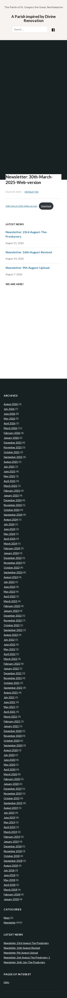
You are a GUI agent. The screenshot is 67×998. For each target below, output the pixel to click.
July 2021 (9, 697)
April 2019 (9, 827)
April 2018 (9, 884)
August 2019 (11, 807)
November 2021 (13, 678)
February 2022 (12, 663)
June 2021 (9, 702)
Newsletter (32, 191)
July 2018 (9, 870)
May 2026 (9, 418)
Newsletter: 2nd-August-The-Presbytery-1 (27, 957)
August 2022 (11, 634)
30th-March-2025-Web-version (21, 206)
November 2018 (13, 851)
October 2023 (12, 567)
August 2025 (11, 461)
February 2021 (12, 721)
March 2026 (10, 428)
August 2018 (11, 865)
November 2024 (13, 505)
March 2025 (10, 485)
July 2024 (9, 524)
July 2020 (9, 755)
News (7, 917)
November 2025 (13, 447)
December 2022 (13, 615)
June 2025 (9, 471)
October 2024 (12, 509)
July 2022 (9, 639)
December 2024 (13, 500)
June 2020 (9, 759)
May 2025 (9, 476)
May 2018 (9, 880)
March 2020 (10, 774)
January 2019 (11, 841)
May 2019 (9, 822)
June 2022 (9, 644)
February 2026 (12, 433)
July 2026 (9, 408)
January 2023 (11, 610)
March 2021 (10, 716)
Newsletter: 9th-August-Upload (28, 267)
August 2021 (11, 692)
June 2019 (9, 817)
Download (46, 206)
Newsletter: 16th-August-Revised (29, 252)
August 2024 (11, 519)
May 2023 (9, 591)
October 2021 (12, 682)
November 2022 (13, 620)
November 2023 (13, 562)
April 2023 (9, 596)
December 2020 (13, 731)
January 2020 (11, 783)
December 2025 (13, 442)
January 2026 (11, 437)
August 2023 (11, 577)
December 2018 (13, 846)
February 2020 (12, 779)
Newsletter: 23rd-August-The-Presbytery (26, 943)
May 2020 (9, 764)
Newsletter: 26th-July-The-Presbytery (24, 962)
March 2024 (10, 543)
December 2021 (13, 673)
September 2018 (13, 860)
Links (6, 982)
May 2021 (9, 707)
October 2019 (12, 798)
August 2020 (11, 750)
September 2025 (13, 457)
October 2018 (12, 856)
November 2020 (13, 735)
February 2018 (12, 894)
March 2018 (10, 889)
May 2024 (9, 533)
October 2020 (12, 740)
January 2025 (11, 495)
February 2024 (12, 548)
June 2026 (9, 413)
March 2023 (10, 601)
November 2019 (13, 793)
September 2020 (13, 745)
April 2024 (9, 538)
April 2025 (9, 481)
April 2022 (9, 654)
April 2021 (9, 711)
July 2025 (9, 466)
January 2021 (11, 726)
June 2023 (9, 586)
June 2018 (9, 875)
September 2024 (13, 514)
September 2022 (13, 630)
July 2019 (9, 812)
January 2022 (11, 668)
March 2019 (10, 831)
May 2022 (9, 649)
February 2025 (12, 490)
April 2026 (9, 423)
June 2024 (9, 529)
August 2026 (11, 404)
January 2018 (11, 899)
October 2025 (12, 452)
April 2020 (9, 769)
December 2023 (13, 557)
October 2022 (12, 625)
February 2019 (12, 836)
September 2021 (13, 687)
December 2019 (13, 788)
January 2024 (11, 553)
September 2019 (13, 803)
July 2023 (9, 582)
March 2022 (10, 658)
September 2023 (13, 572)
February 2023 (12, 606)
